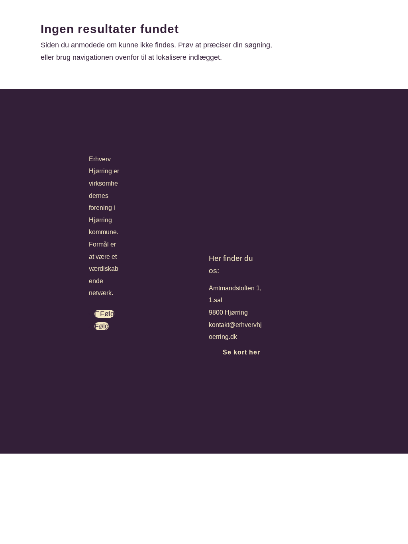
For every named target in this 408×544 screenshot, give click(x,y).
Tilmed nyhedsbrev (248, 379)
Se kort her (241, 352)
